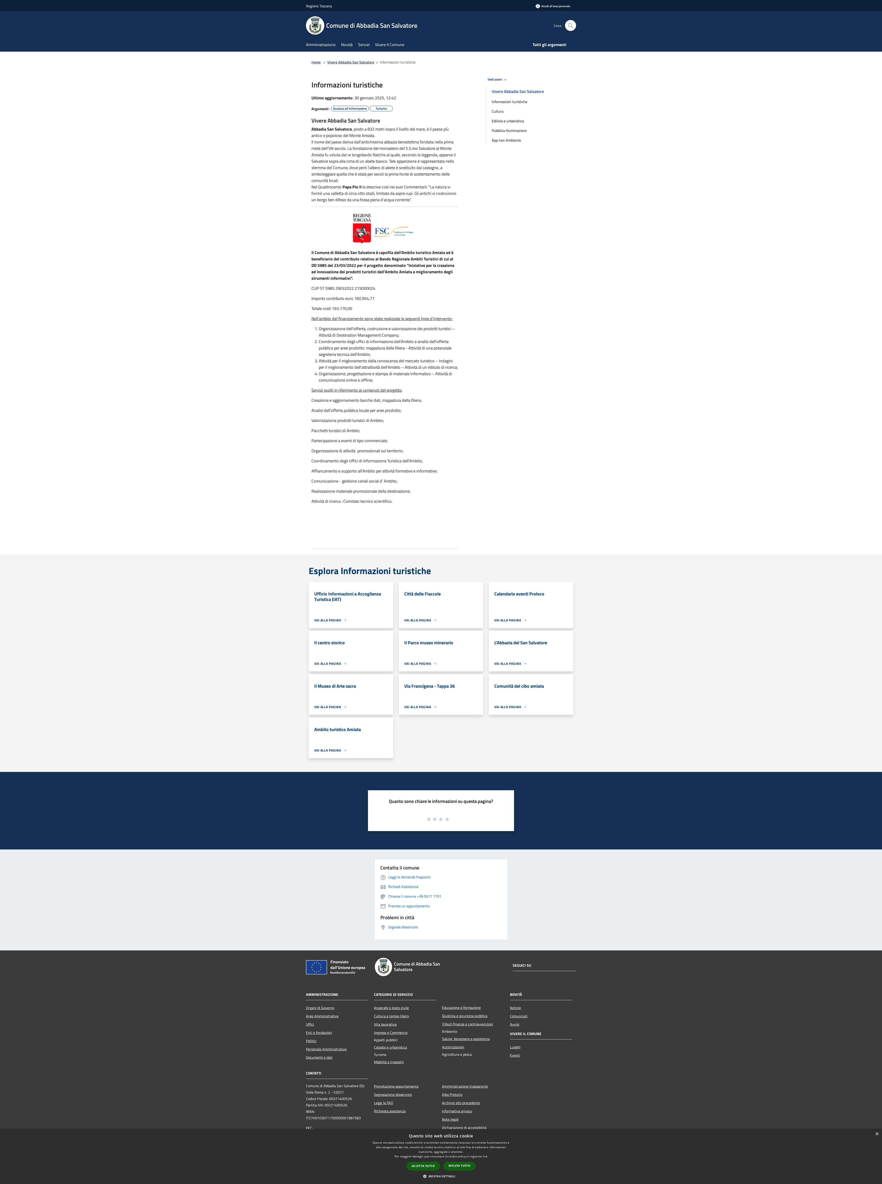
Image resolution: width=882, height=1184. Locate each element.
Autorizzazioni (453, 1047)
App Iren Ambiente (506, 140)
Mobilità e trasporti (389, 1062)
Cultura (497, 111)
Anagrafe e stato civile (391, 1008)
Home (316, 62)
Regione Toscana (319, 6)
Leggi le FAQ (383, 1103)
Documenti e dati (319, 1057)
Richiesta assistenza (390, 1111)
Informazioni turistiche (509, 101)
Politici (311, 1041)
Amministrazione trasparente (465, 1086)
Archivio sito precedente (461, 1103)
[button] (441, 1176)
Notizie (515, 1008)
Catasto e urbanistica (390, 1047)
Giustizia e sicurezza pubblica (464, 1016)
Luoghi (515, 1047)
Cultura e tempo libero (391, 1016)
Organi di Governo (320, 1008)
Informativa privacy (457, 1111)
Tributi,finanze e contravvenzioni (467, 1024)
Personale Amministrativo (326, 1049)
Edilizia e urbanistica (508, 121)
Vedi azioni (495, 79)
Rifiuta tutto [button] (459, 1166)
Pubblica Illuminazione (509, 130)
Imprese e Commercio (390, 1032)
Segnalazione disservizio (393, 1094)
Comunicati (519, 1016)
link (485, 1156)
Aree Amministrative (322, 1016)
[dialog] (441, 1156)
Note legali (450, 1119)
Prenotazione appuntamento (396, 1086)
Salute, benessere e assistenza (466, 1039)
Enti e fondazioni (319, 1032)
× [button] (877, 1134)
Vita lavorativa (385, 1024)
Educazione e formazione (461, 1007)
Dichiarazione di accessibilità (464, 1127)
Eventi (515, 1055)
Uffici (310, 1024)
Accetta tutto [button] (423, 1166)
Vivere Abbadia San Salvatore (350, 62)
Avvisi (514, 1024)
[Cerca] (570, 25)
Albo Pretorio (452, 1094)
